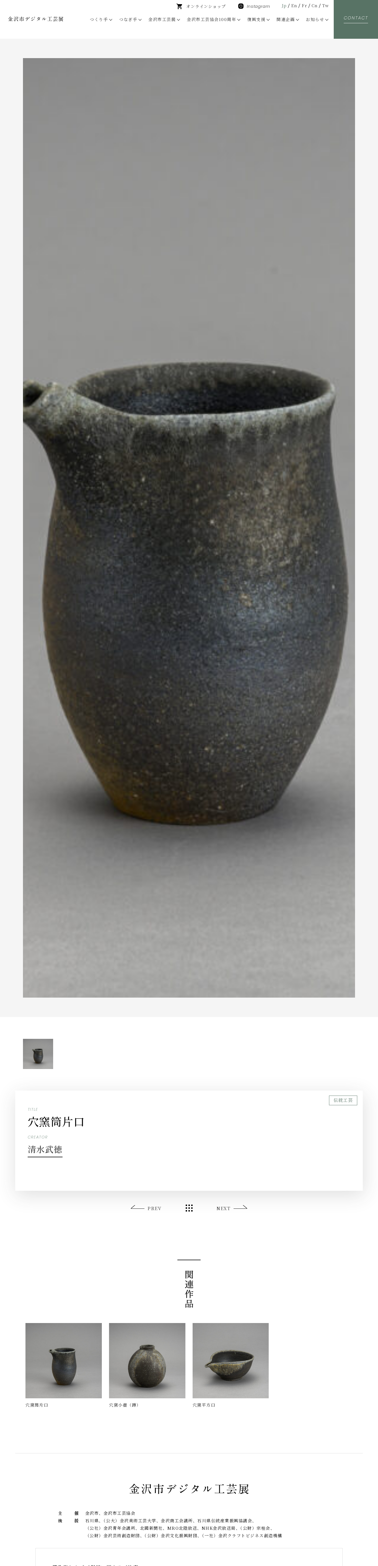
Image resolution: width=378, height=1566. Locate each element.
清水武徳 (45, 1149)
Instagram (258, 6)
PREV (154, 1208)
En (294, 5)
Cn (315, 5)
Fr (304, 5)
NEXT (223, 1208)
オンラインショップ (206, 6)
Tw (325, 5)
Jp (284, 5)
